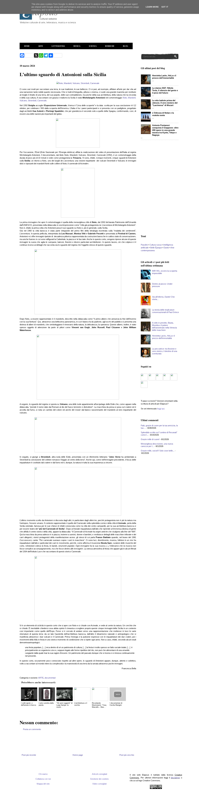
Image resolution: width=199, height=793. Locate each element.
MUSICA (76, 46)
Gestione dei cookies (99, 779)
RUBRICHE (109, 46)
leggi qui (160, 408)
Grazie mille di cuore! (150, 439)
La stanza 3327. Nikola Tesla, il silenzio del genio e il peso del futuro (165, 90)
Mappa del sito (43, 784)
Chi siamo (43, 774)
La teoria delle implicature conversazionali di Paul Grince (165, 311)
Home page (78, 755)
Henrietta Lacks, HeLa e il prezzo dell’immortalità (164, 76)
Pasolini (144, 245)
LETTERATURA (58, 46)
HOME (27, 46)
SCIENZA (93, 46)
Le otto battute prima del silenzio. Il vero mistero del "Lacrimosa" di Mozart (164, 102)
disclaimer (175, 778)
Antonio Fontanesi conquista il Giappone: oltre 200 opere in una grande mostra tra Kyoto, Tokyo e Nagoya (165, 130)
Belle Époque (156, 247)
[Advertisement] (85, 32)
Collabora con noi (43, 779)
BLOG (125, 46)
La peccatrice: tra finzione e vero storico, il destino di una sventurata (164, 351)
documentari (50, 678)
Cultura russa (155, 245)
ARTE (40, 46)
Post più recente (29, 755)
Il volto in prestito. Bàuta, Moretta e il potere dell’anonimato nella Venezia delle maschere (164, 326)
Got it (164, 7)
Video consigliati (99, 784)
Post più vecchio (126, 755)
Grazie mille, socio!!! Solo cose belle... (157, 450)
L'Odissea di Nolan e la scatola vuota (163, 114)
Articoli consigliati (99, 774)
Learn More (152, 7)
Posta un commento (32, 729)
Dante (166, 247)
